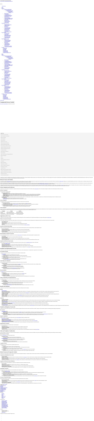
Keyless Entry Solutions (7, 28)
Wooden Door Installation (8, 40)
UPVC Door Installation (7, 87)
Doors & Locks (3, 38)
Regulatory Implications (3, 162)
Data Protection (4, 318)
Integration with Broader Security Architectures (6, 172)
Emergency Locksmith (4, 400)
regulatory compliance (27, 224)
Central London (5, 94)
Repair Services (6, 42)
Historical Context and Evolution (4, 134)
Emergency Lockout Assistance (8, 9)
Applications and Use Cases (4, 141)
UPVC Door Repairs (7, 44)
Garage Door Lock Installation (8, 92)
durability (23, 273)
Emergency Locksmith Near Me (7, 52)
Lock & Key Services (6, 70)
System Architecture (3, 140)
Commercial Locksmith (4, 403)
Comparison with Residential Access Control (6, 170)
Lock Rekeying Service (3, 389)
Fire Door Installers (7, 68)
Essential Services (6, 13)
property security (49, 217)
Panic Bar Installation (7, 75)
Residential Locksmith (4, 402)
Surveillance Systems (7, 243)
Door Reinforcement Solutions (8, 46)
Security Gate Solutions (7, 37)
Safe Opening (1, 390)
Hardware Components (3, 137)
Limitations (2, 158)
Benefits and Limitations (3, 155)
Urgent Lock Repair (9, 11)
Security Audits (6, 77)
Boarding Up (1, 391)
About (2, 54)
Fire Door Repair (7, 89)
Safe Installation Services (5, 405)
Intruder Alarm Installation (8, 35)
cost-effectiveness (8, 259)
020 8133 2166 (2, 100)
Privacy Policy (3, 397)
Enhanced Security (4, 290)
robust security (36, 188)
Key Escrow (1, 386)
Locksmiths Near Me (5, 98)
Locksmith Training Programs (3, 387)
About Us (3, 393)
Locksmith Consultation (3, 385)
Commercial (3, 23)
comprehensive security (29, 242)
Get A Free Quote (2, 1)
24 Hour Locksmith (4, 401)
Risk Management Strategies (4, 166)
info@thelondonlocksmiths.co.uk (8, 1)
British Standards (4, 311)
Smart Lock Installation (7, 17)
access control (8, 181)
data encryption (32, 305)
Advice (2, 395)
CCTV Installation (7, 80)
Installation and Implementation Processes (5, 148)
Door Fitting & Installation (5, 404)
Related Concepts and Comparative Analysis (6, 169)
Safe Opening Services (7, 30)
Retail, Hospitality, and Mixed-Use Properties (6, 145)
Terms (2, 396)
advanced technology (5, 301)
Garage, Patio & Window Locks (8, 65)
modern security (61, 181)
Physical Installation (3, 152)
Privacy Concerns (5, 304)
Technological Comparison (4, 173)
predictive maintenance (9, 284)
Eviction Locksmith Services (8, 31)
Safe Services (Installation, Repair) (9, 18)
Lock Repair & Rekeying (8, 61)
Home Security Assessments (8, 62)
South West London (5, 50)
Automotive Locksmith (3, 388)
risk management (4, 335)
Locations (3, 47)
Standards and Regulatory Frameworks (5, 159)
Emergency (3, 8)
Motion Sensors (6, 34)
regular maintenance (12, 302)
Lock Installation (7, 14)
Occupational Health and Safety (6, 321)
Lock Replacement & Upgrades (8, 15)
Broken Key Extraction (7, 21)
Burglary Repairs (7, 22)
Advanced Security (6, 63)
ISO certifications (20, 295)
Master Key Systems (7, 25)
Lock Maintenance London (5, 406)
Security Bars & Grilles (7, 83)
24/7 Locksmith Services (8, 56)
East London (4, 49)
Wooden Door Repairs (7, 90)
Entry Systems (6, 26)
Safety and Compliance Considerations (5, 165)
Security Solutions (4, 32)
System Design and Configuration (4, 151)
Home (2, 7)
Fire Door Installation (7, 41)
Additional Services (6, 91)
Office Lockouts (6, 72)
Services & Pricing (5, 384)
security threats (37, 329)
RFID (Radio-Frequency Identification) (43, 183)
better (35, 380)
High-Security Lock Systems (8, 24)
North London (5, 48)
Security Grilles (6, 19)
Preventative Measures (4, 338)
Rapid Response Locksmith (9, 10)
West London (4, 96)
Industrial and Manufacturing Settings (5, 144)
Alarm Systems (5, 198)
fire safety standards (35, 320)
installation (2, 271)
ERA (27, 203)
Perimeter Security (7, 84)
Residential (10, 12)
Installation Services (6, 39)
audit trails (18, 359)
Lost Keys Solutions (11, 58)
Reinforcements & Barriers (7, 82)
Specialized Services (6, 20)
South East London (5, 51)
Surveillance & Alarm (6, 79)
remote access (35, 375)
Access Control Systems (7, 27)
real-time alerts (27, 292)
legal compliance (19, 317)
